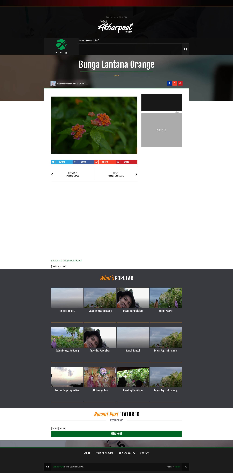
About (87, 453)
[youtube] (66, 52)
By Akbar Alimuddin (64, 83)
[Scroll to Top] (185, 467)
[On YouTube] (180, 83)
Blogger (177, 467)
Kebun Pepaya (165, 310)
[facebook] (56, 52)
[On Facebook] (169, 83)
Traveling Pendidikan (133, 310)
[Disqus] (94, 224)
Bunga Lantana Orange (116, 64)
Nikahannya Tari (100, 390)
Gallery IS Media (58, 467)
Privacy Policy (127, 453)
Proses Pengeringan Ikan (67, 390)
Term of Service (104, 453)
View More (116, 433)
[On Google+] (174, 83)
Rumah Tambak (67, 310)
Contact (145, 453)
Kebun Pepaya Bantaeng (100, 310)
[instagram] (61, 52)
